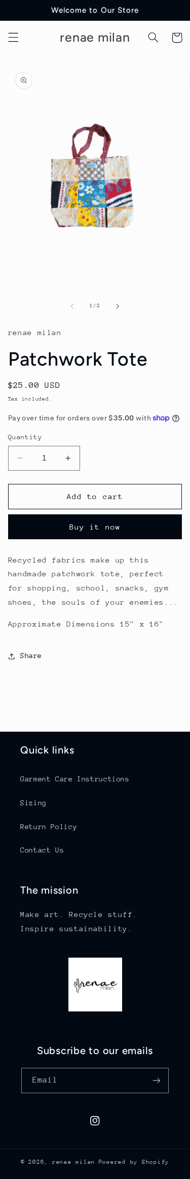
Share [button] (31, 655)
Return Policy (48, 827)
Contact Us (42, 850)
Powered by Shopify (134, 1162)
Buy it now (95, 526)
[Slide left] (72, 306)
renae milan (73, 1162)
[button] (13, 37)
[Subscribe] (156, 1080)
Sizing (33, 803)
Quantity (25, 437)
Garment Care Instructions (75, 779)
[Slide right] (118, 306)
